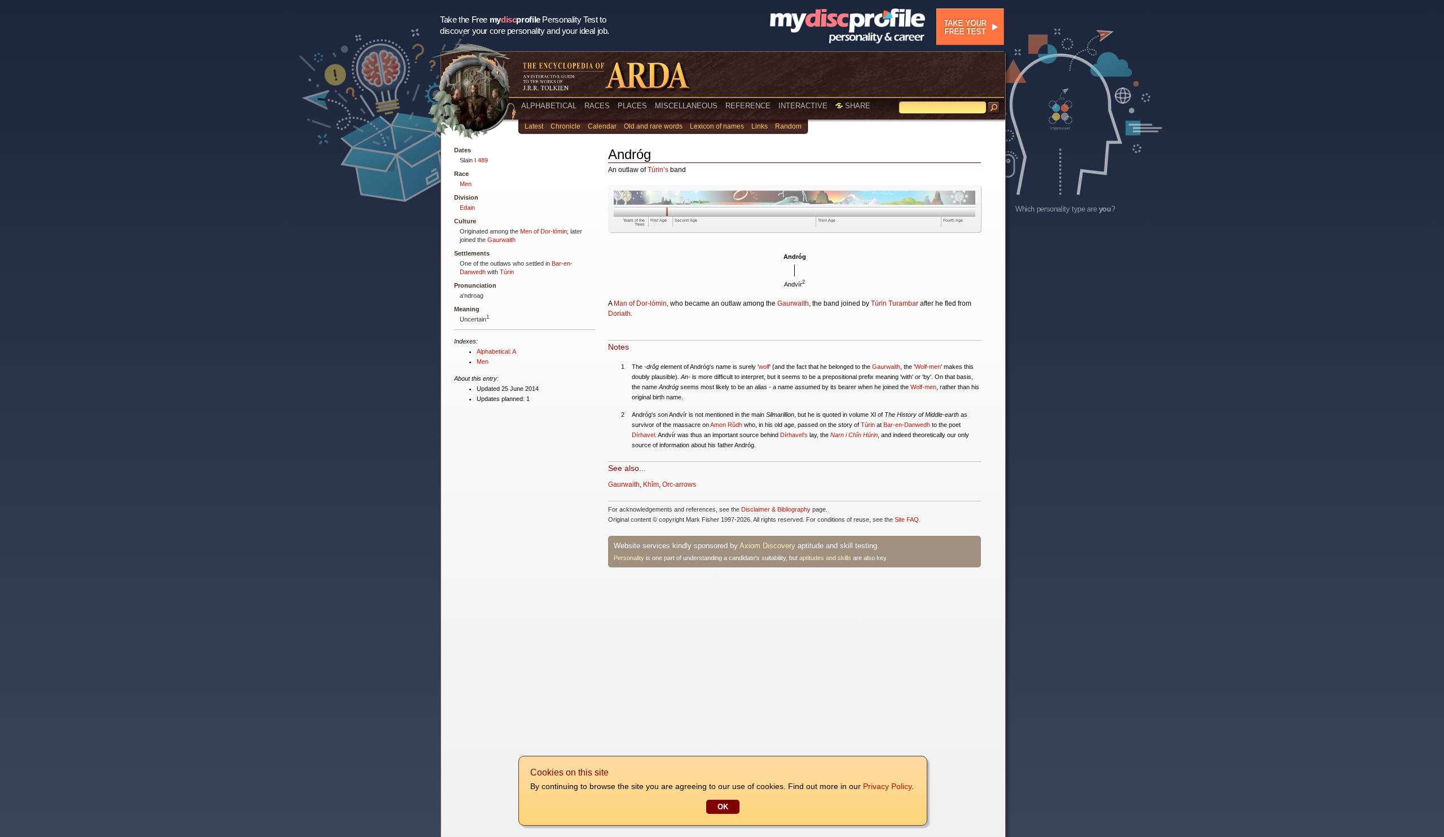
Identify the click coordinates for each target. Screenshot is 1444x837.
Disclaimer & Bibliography (776, 509)
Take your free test (965, 27)
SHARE (856, 106)
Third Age (826, 220)
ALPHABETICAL (548, 106)
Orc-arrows (679, 484)
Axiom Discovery (767, 545)
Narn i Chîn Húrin (854, 434)
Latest (534, 126)
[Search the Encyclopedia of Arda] (994, 107)
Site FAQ (907, 519)
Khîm (651, 484)
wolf (764, 366)
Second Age (686, 220)
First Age (658, 220)
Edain (467, 207)
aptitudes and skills (825, 557)
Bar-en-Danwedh (906, 424)
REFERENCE (748, 106)
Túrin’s (658, 170)
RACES (597, 106)
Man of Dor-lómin (640, 303)
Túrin (507, 271)
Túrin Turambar (894, 303)
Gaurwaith (501, 239)
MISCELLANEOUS (686, 106)
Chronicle (565, 126)
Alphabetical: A (496, 351)
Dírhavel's (794, 434)
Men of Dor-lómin (543, 231)
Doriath (619, 314)
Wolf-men (928, 366)
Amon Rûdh (726, 424)
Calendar (602, 126)
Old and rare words (653, 126)
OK (722, 807)
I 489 (481, 160)
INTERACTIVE (802, 106)
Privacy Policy (887, 786)
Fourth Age (953, 220)
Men (466, 183)
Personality (629, 557)
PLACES (632, 106)
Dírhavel (643, 434)
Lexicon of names (717, 126)
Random (788, 126)
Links (759, 126)
